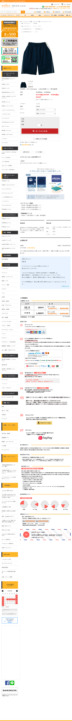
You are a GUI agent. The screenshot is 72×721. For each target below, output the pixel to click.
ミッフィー (4, 383)
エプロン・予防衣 (6, 325)
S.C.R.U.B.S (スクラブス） (8, 122)
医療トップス (5, 280)
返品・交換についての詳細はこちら (29, 142)
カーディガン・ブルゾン (7, 329)
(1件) (32, 144)
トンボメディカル (6, 114)
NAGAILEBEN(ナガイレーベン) (8, 79)
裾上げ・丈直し (5, 410)
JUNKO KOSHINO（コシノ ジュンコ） (8, 369)
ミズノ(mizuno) (5, 161)
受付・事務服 (5, 317)
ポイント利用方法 (6, 539)
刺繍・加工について (6, 526)
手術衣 (3, 297)
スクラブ (4, 289)
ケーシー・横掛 (5, 284)
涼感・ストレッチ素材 (7, 577)
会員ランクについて (6, 547)
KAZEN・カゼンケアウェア (8, 185)
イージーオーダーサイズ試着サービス (8, 502)
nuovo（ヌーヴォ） (6, 236)
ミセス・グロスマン (6, 387)
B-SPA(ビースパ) (6, 226)
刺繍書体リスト (5, 437)
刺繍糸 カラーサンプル (7, 441)
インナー (4, 333)
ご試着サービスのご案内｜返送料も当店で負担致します (8, 521)
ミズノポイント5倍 (6, 559)
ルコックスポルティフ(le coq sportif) (9, 152)
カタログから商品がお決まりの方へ (8, 535)
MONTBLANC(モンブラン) (8, 92)
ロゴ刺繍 (4, 445)
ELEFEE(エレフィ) (6, 222)
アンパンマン (5, 379)
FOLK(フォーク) (5, 88)
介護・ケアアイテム (25, 23)
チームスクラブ (5, 449)
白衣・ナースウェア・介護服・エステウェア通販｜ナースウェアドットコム (35, 21)
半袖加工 (4, 414)
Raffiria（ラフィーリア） (8, 106)
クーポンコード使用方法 (7, 543)
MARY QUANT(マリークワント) (8, 249)
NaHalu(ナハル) (5, 180)
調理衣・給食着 (5, 309)
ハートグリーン (5, 201)
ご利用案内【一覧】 (6, 507)
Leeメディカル (5, 126)
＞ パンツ (34, 26)
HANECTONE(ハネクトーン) (8, 244)
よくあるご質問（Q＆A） (8, 490)
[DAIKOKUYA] (9, 692)
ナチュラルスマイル (6, 205)
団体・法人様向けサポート (8, 516)
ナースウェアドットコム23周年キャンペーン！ (9, 478)
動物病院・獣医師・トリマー (8, 346)
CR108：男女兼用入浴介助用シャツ (31, 205)
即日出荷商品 (5, 259)
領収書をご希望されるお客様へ (8, 511)
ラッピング (4, 418)
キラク (39, 26)
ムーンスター (5, 142)
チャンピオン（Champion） (8, 169)
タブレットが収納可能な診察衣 (8, 572)
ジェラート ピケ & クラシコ (8, 110)
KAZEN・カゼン (5, 84)
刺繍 (3, 406)
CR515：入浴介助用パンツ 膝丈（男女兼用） (33, 215)
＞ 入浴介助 (34, 23)
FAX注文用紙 (68, 12)
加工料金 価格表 (6, 433)
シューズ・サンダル (6, 321)
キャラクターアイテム (7, 563)
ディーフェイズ (5, 118)
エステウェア (5, 313)
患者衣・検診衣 (5, 301)
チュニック (4, 272)
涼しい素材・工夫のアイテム (8, 350)
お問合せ (48, 12)
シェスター (4, 138)
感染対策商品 (5, 567)
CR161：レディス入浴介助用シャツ (31, 209)
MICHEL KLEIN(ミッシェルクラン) (9, 360)
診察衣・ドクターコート (7, 276)
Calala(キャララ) (6, 218)
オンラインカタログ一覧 (7, 397)
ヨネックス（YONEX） (7, 165)
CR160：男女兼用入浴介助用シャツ (31, 207)
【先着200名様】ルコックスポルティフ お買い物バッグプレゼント (9, 472)
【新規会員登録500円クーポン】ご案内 (8, 465)
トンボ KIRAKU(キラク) (26, 31)
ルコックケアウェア (6, 189)
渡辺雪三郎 (4, 364)
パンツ (3, 293)
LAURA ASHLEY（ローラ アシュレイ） (9, 97)
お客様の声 (57, 12)
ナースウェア (5, 268)
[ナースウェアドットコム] (13, 6)
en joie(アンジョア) (6, 240)
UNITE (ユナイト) (6, 102)
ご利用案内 (38, 12)
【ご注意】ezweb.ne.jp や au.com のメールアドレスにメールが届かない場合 (9, 496)
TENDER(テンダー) (6, 209)
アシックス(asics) (6, 157)
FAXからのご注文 (6, 530)
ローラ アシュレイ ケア (7, 193)
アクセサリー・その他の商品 (8, 342)
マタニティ (4, 337)
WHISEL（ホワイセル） (7, 134)
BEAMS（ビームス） (7, 130)
